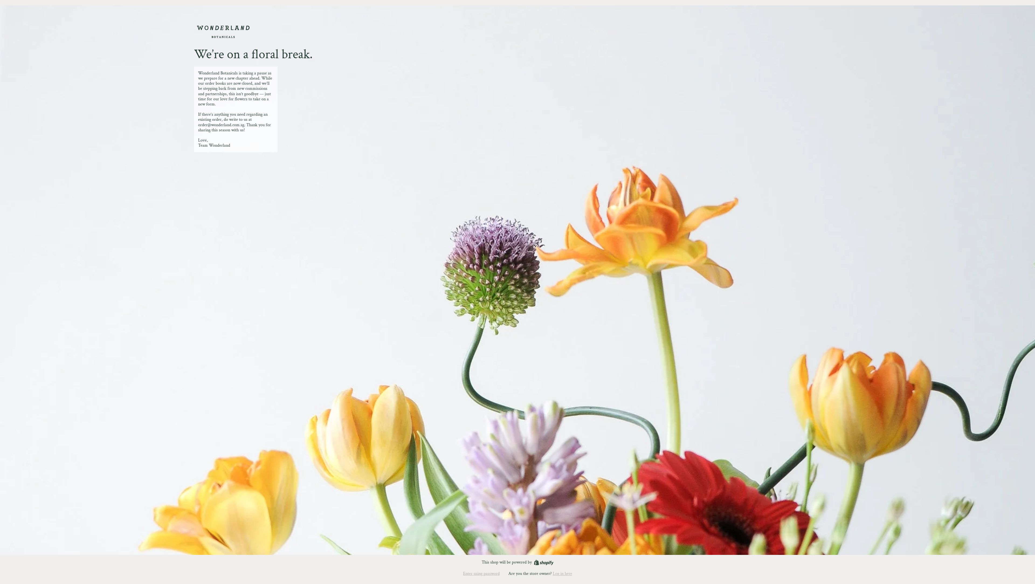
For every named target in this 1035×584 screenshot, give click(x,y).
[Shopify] (544, 562)
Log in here (562, 573)
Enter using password (481, 573)
